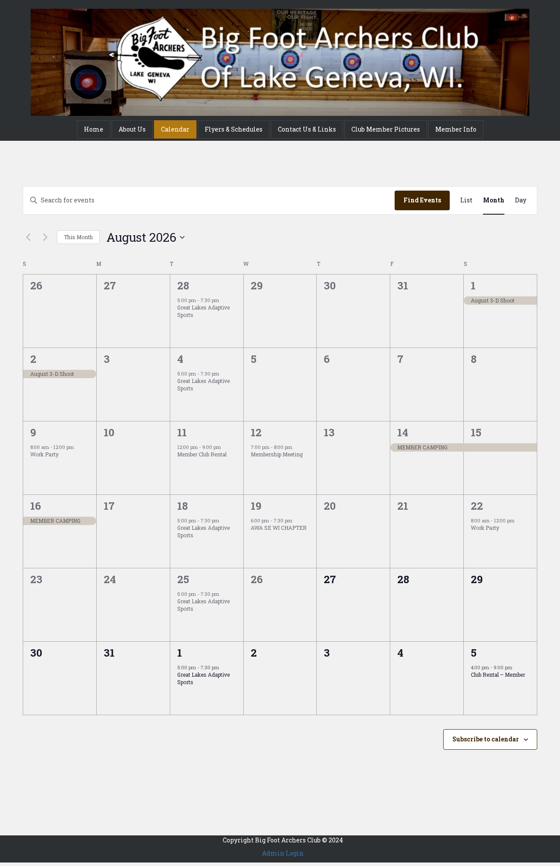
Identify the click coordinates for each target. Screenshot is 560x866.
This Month (78, 236)
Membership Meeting (277, 454)
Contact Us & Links (307, 129)
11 (182, 432)
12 (256, 432)
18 (182, 506)
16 (35, 506)
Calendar (175, 129)
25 (183, 579)
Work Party (44, 454)
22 (477, 506)
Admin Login (283, 853)
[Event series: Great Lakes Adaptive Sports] (223, 300)
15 (476, 432)
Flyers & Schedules (233, 129)
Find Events (422, 200)
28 (183, 285)
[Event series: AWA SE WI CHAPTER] (297, 520)
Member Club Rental (202, 454)
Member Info (455, 129)
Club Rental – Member (498, 674)
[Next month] (45, 237)
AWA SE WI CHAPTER (279, 527)
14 (402, 432)
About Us (132, 129)
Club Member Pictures (385, 129)
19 (256, 506)
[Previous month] (28, 237)
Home (93, 129)
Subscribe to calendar (485, 739)
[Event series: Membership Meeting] (297, 447)
